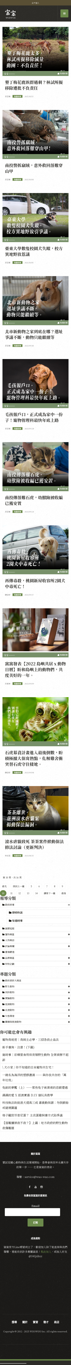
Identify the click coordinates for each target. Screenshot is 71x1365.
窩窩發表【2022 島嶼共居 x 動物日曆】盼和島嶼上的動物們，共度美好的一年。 (35, 669)
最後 (63, 893)
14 (36, 893)
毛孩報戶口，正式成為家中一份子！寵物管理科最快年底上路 (34, 417)
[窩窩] (10, 13)
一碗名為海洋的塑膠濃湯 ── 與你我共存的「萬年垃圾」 (34, 1077)
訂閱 (35, 1222)
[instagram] (41, 1187)
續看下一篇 (49, 893)
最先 (4, 886)
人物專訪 (9, 940)
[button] (35, 904)
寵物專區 (9, 934)
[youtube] (35, 1187)
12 (19, 893)
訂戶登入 (35, 2)
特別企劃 (9, 963)
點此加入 (46, 1252)
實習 (35, 1322)
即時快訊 (17, 912)
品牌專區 (9, 958)
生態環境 (9, 1016)
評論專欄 (9, 946)
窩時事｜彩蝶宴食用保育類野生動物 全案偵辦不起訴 (35, 1057)
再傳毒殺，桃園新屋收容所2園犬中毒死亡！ (35, 583)
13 (28, 893)
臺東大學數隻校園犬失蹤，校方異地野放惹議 (34, 251)
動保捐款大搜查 (12, 980)
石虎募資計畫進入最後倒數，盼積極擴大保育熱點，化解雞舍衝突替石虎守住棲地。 (34, 758)
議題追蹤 (9, 928)
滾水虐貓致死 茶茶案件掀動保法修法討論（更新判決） (34, 844)
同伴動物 (9, 992)
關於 (25, 1322)
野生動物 (9, 986)
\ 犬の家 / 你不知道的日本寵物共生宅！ (28, 1067)
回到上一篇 (18, 886)
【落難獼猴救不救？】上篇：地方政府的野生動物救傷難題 (35, 1125)
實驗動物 (9, 998)
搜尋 (14, 1322)
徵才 (46, 1322)
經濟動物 (9, 1004)
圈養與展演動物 (13, 1021)
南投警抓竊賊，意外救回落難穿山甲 (34, 168)
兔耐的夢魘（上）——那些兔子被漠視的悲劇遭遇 (35, 1087)
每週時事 (17, 921)
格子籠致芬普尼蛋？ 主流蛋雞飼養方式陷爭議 (32, 1115)
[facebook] (29, 1187)
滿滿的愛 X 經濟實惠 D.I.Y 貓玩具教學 (27, 1095)
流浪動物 (9, 1010)
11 (11, 893)
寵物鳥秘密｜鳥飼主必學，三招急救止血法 (30, 1039)
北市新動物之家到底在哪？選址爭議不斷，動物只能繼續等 (34, 334)
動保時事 (9, 904)
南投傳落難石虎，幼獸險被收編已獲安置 (34, 500)
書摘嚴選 (9, 952)
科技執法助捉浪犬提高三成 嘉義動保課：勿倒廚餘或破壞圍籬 (35, 1105)
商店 (56, 1322)
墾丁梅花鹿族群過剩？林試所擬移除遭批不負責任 (34, 85)
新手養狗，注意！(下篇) (18, 1047)
